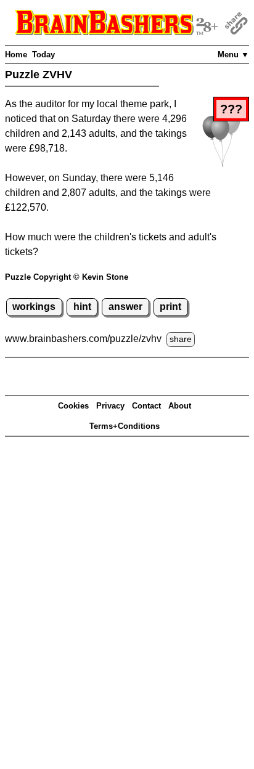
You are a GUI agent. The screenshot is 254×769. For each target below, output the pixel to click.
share (181, 339)
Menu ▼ (233, 54)
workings (33, 306)
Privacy (110, 405)
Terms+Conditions (124, 426)
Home (16, 54)
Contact (146, 405)
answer (125, 306)
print (170, 306)
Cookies (73, 405)
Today (43, 54)
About (179, 405)
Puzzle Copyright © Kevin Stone (66, 277)
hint (82, 306)
